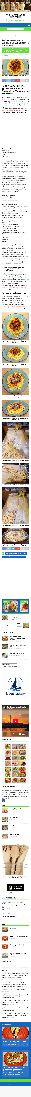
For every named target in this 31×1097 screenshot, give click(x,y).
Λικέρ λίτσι (13, 826)
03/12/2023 (13, 956)
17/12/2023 (13, 641)
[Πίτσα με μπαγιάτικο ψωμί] (5, 946)
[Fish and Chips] (8, 746)
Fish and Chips (5, 966)
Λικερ (3, 805)
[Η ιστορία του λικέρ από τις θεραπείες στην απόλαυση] (15, 746)
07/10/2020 (13, 811)
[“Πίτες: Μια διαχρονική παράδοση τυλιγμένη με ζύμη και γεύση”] (22, 752)
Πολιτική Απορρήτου (7, 1024)
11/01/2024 (13, 946)
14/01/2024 (13, 938)
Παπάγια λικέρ (14, 834)
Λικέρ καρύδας (14, 817)
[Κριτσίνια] (5, 929)
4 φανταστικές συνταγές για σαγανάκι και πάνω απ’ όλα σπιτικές (14, 306)
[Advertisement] (15, 130)
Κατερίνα (13, 56)
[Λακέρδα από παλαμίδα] (5, 655)
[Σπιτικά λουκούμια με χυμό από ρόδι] (5, 955)
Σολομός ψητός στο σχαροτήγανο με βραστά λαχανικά (17, 638)
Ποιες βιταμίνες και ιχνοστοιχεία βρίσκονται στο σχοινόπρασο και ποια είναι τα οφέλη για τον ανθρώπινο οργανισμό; (15, 1015)
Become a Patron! (6, 913)
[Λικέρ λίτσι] (5, 827)
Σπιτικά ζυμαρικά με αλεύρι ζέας (18, 645)
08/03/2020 (13, 819)
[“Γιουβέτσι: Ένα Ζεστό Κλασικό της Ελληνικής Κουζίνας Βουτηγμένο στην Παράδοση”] (15, 752)
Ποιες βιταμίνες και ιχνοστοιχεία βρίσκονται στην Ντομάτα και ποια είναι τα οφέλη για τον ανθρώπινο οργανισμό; (15, 1008)
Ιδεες (3, 924)
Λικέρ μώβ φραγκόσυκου (17, 809)
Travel (10, 701)
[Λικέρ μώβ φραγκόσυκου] (5, 810)
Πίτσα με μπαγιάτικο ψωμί (18, 945)
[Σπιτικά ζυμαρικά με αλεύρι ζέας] (5, 646)
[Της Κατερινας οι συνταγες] (15, 11)
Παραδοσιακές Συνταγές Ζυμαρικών (16, 553)
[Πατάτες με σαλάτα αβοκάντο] (5, 938)
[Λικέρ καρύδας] (5, 819)
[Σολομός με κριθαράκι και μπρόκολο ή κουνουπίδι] (15, 1057)
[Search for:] (15, 29)
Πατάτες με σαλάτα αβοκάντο (19, 936)
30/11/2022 (13, 648)
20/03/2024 (13, 930)
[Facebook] (3, 800)
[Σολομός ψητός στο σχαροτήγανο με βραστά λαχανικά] (5, 638)
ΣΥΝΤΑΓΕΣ (11, 34)
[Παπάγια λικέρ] (5, 836)
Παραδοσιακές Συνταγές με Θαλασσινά (13, 557)
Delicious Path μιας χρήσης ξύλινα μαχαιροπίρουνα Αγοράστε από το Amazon (15, 876)
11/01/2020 (13, 827)
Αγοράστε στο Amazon (16, 892)
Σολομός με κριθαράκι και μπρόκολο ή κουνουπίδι (14, 1067)
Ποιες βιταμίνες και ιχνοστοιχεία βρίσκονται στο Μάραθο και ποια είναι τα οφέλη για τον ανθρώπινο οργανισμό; (15, 1002)
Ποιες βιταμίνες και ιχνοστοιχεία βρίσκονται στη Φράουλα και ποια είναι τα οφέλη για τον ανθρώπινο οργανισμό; (15, 995)
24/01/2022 (5, 56)
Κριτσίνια (13, 928)
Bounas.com (5, 701)
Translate (14, 666)
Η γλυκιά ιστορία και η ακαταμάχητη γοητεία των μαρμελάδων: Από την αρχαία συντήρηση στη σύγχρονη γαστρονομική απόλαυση (15, 975)
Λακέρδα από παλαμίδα (17, 653)
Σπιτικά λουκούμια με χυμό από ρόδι (19, 954)
